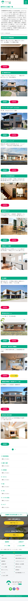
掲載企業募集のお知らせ (21, 558)
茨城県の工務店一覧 (7, 549)
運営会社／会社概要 (20, 564)
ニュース (3, 572)
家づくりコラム (4, 569)
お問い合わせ (18, 566)
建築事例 (7, 541)
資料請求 (5, 101)
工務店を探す (4, 558)
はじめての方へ (19, 555)
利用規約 (17, 569)
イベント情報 (14, 375)
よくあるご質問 (21, 545)
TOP (1, 549)
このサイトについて (20, 561)
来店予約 (5, 66)
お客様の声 (21, 541)
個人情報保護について (20, 572)
